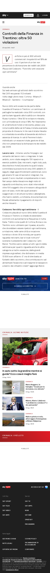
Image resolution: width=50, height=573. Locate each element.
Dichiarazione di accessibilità (31, 544)
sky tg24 (6, 506)
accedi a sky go (37, 487)
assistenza (31, 561)
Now (27, 510)
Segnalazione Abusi (12, 570)
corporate (29, 549)
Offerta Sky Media (9, 549)
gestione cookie (9, 539)
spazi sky (29, 519)
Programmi (29, 524)
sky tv (27, 501)
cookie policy (31, 539)
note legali (7, 543)
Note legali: (6, 534)
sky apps (28, 506)
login (45, 15)
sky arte (6, 515)
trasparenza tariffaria (21, 561)
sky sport (6, 501)
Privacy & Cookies (16, 559)
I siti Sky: (5, 496)
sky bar (28, 515)
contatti (39, 561)
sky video (6, 510)
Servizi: (27, 496)
